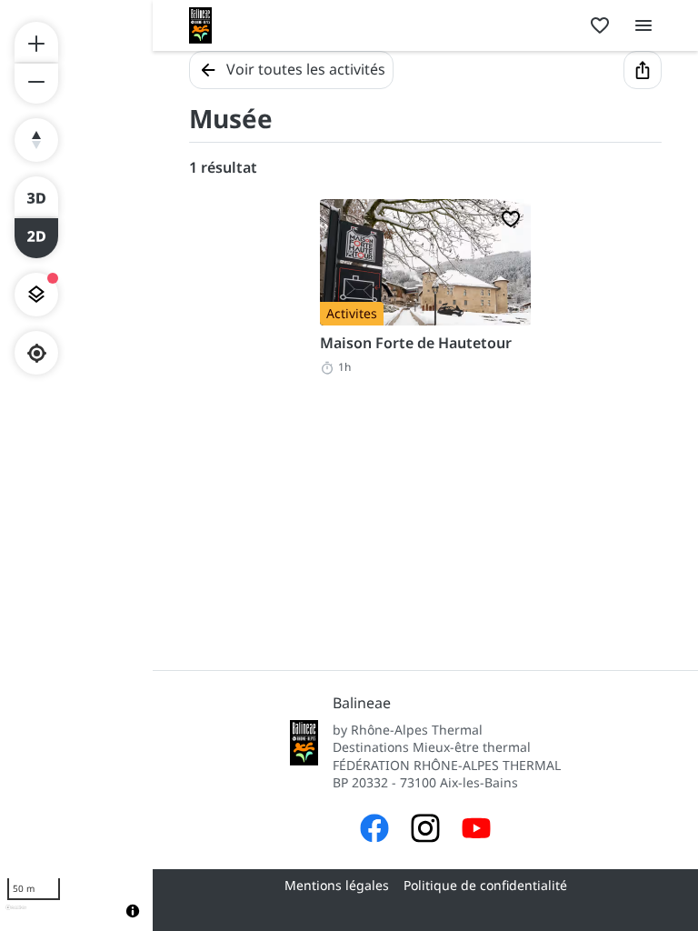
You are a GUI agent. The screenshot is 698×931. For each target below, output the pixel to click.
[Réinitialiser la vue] (36, 140)
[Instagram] (425, 830)
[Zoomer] (36, 42)
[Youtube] (476, 830)
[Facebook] (374, 830)
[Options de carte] (36, 294)
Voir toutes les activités (305, 69)
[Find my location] (37, 353)
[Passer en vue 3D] (36, 196)
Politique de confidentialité (485, 885)
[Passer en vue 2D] (36, 238)
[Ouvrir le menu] (643, 25)
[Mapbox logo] (15, 915)
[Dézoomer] (36, 84)
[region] (76, 465)
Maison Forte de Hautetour (416, 343)
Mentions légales (336, 885)
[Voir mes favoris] (600, 25)
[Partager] (642, 70)
